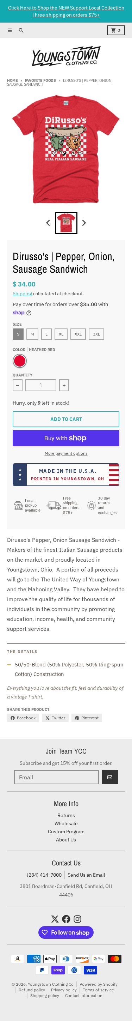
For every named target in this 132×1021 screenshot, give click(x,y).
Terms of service (98, 989)
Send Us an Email (86, 875)
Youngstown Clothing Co (51, 984)
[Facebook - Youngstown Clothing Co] (66, 919)
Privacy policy (64, 989)
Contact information (83, 995)
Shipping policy (44, 995)
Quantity (22, 375)
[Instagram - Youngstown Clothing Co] (77, 919)
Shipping (22, 293)
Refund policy (32, 989)
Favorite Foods (40, 80)
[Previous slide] (49, 223)
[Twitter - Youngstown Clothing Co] (55, 919)
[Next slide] (84, 223)
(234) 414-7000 (44, 875)
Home (12, 80)
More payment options (66, 453)
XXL (78, 334)
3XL (96, 334)
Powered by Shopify (99, 984)
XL (61, 334)
